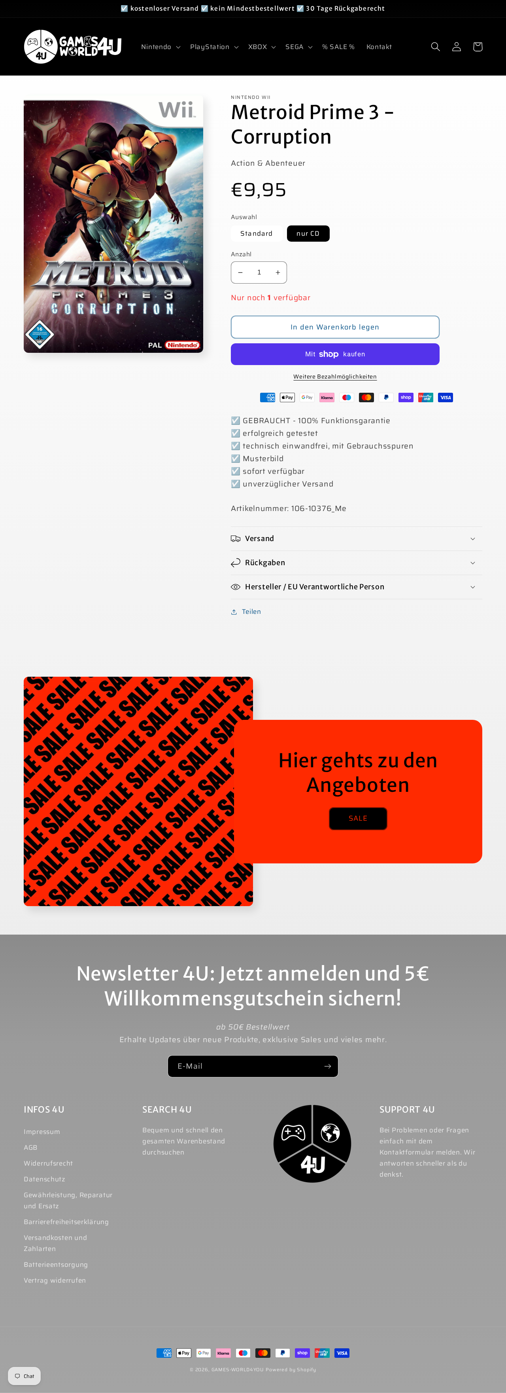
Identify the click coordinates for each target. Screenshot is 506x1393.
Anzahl (241, 254)
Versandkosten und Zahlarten (55, 1243)
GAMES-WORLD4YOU (237, 1369)
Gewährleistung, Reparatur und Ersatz (68, 1200)
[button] (160, 47)
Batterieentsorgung (56, 1264)
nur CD (308, 233)
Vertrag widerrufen (55, 1280)
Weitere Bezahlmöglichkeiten (335, 376)
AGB (31, 1147)
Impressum (42, 1131)
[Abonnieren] (327, 1066)
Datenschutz (45, 1179)
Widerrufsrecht (48, 1163)
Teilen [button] (251, 611)
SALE (358, 818)
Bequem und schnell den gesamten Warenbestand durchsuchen (183, 1141)
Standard (256, 233)
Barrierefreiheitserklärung (66, 1222)
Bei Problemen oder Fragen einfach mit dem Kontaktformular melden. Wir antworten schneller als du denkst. (427, 1152)
